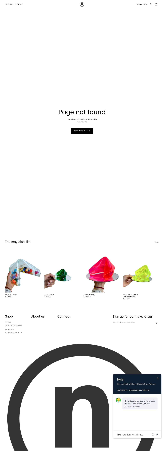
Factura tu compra (13, 326)
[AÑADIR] (37, 288)
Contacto (9, 329)
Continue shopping (82, 131)
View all (156, 242)
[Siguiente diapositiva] (37, 270)
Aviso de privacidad (13, 333)
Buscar (8, 322)
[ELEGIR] (115, 288)
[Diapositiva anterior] (9, 270)
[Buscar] (150, 4)
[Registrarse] (156, 323)
